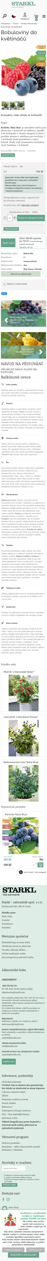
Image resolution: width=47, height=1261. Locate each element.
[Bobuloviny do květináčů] (23, 73)
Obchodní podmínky (23, 1085)
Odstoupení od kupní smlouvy (16, 1110)
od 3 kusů (8, 856)
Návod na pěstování (21, 273)
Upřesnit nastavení (13, 1250)
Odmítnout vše (35, 1250)
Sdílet (4, 293)
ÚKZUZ (5, 1095)
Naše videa (7, 916)
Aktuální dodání (30, 205)
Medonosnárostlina (42, 47)
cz (14, 16)
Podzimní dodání (42, 64)
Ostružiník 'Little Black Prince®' (21, 717)
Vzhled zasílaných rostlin (14, 953)
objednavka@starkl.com (13, 992)
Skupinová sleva (6, 838)
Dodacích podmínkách (14, 191)
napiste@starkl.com (11, 1037)
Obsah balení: (37, 856)
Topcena (6, 826)
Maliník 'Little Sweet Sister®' (19, 672)
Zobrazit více (8, 155)
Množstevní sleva (7, 832)
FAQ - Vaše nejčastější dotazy (15, 1114)
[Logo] (23, 5)
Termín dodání (9, 1103)
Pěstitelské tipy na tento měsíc (16, 942)
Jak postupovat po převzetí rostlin (18, 957)
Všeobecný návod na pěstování (16, 946)
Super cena (41, 53)
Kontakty (6, 927)
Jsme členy (14, 1207)
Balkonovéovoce (41, 58)
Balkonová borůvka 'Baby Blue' (21, 762)
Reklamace (7, 1106)
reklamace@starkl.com (13, 1024)
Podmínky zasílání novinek (15, 1099)
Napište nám (8, 1062)
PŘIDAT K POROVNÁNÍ (17, 284)
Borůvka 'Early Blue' (16, 814)
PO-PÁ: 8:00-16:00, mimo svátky (17, 988)
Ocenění (6, 920)
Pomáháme (7, 923)
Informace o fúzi (9, 1117)
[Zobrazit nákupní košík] (36, 16)
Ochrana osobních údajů (13, 1091)
